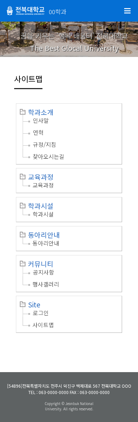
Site (34, 305)
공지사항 (43, 272)
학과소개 (40, 112)
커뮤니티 (40, 264)
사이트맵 (43, 324)
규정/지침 (44, 144)
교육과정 (40, 177)
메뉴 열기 (127, 11)
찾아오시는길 (48, 156)
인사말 (41, 120)
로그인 (41, 312)
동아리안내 (44, 235)
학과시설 (40, 206)
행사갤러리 (46, 284)
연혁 (38, 132)
